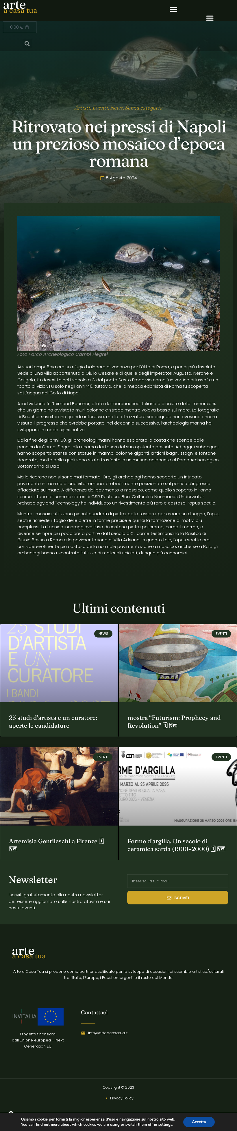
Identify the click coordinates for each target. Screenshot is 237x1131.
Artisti (82, 107)
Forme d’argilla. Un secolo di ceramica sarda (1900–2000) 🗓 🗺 (176, 845)
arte (23, 950)
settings (165, 1124)
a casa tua (20, 10)
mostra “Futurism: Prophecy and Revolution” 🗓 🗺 (174, 721)
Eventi (100, 107)
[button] (173, 9)
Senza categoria (144, 107)
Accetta (199, 1122)
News (116, 107)
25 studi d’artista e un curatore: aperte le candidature (53, 721)
